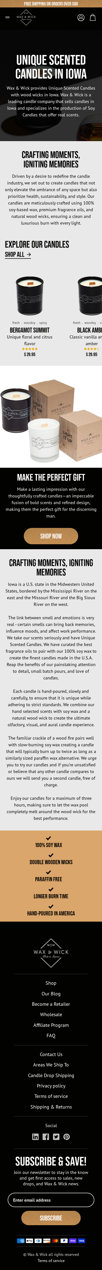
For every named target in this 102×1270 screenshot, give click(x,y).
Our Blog (51, 993)
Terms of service (51, 1096)
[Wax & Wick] (29, 15)
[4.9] (30, 349)
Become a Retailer (51, 1004)
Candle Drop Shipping (51, 1075)
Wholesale (51, 1014)
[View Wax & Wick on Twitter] (56, 1137)
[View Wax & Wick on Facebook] (46, 1137)
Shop (51, 983)
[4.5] (92, 349)
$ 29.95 (29, 354)
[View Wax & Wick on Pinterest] (66, 1137)
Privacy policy (51, 1086)
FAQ (51, 1035)
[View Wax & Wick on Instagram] (35, 1137)
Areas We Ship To (51, 1065)
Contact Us (51, 1054)
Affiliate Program (51, 1025)
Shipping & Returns (51, 1107)
